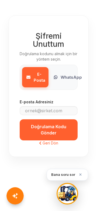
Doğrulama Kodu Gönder (48, 130)
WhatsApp (71, 77)
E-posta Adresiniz (36, 102)
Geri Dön (49, 143)
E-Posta (39, 77)
